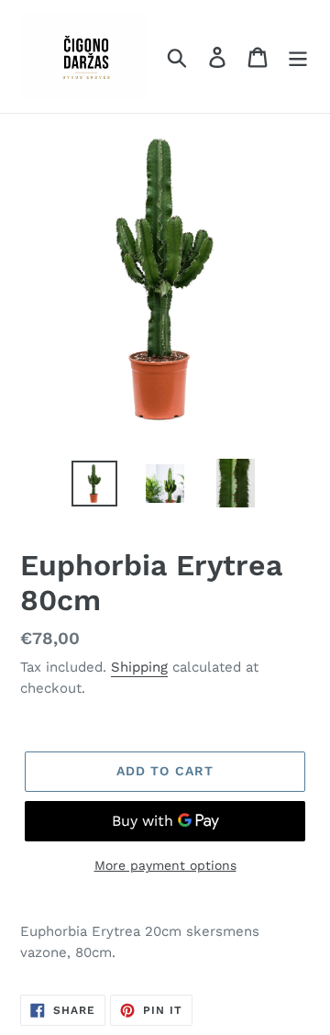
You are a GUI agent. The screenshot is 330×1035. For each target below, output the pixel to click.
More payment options (165, 865)
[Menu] (298, 56)
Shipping (139, 667)
